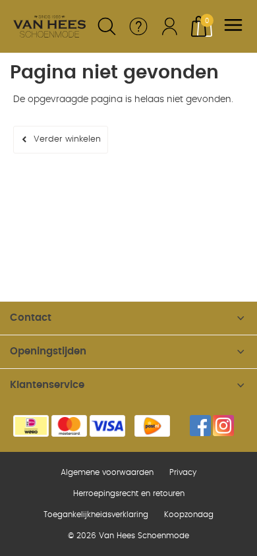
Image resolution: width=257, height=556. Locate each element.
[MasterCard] (69, 426)
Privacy (182, 472)
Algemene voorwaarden (107, 472)
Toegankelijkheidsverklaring (95, 514)
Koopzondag (189, 514)
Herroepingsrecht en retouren (129, 493)
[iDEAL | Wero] (31, 426)
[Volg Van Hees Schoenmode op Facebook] (200, 425)
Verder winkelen (67, 139)
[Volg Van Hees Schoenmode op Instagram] (223, 425)
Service (138, 26)
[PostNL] (152, 426)
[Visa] (107, 426)
